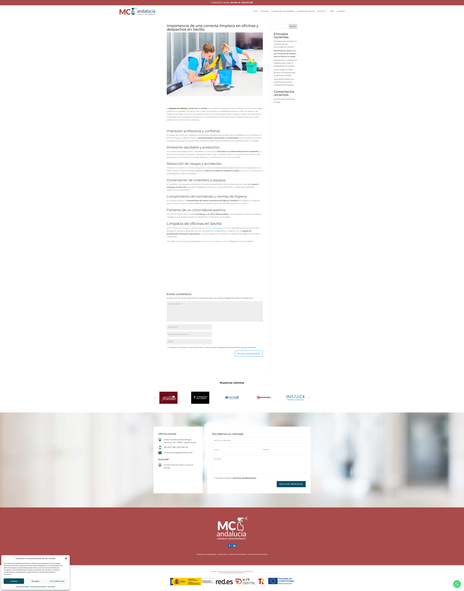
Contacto (341, 11)
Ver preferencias (57, 581)
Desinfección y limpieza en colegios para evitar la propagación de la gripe (285, 63)
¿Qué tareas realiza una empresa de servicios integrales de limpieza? (284, 82)
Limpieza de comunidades (282, 11)
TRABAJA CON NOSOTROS (206, 554)
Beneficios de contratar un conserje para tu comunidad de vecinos (285, 44)
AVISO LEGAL (223, 554)
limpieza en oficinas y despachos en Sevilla (195, 168)
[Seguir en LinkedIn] (234, 546)
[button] (66, 558)
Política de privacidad (38, 586)
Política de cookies (22, 586)
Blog (332, 11)
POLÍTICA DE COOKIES (237, 554)
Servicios (321, 11)
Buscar (293, 26)
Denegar (35, 581)
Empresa (264, 11)
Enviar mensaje (291, 484)
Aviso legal (51, 586)
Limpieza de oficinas (306, 11)
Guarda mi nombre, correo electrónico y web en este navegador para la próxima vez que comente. (213, 347)
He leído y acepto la (235, 478)
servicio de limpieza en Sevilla (216, 241)
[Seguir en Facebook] (230, 546)
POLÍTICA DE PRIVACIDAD (244, 478)
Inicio (255, 11)
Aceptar (14, 581)
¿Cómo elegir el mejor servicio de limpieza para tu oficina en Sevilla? (284, 73)
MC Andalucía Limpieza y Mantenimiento (186, 228)
